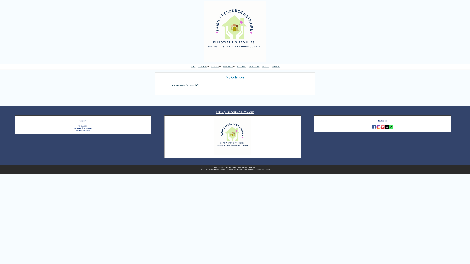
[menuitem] (266, 67)
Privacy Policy (231, 169)
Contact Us (254, 67)
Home (193, 67)
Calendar (241, 67)
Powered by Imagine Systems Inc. (258, 169)
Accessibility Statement (217, 169)
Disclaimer (241, 169)
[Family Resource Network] (235, 32)
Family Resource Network (235, 112)
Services (215, 67)
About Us (202, 67)
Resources (228, 67)
